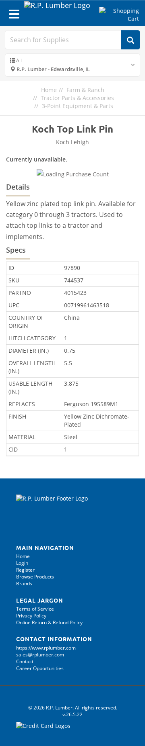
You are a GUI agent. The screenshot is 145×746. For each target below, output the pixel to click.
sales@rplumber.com (40, 654)
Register (25, 569)
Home (49, 90)
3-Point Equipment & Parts (77, 106)
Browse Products (35, 576)
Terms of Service (35, 608)
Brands (24, 583)
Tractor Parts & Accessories (77, 98)
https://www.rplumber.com (46, 647)
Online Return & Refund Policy (49, 622)
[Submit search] (130, 39)
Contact (24, 661)
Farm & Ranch (85, 90)
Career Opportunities (40, 668)
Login (22, 563)
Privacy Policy (31, 615)
